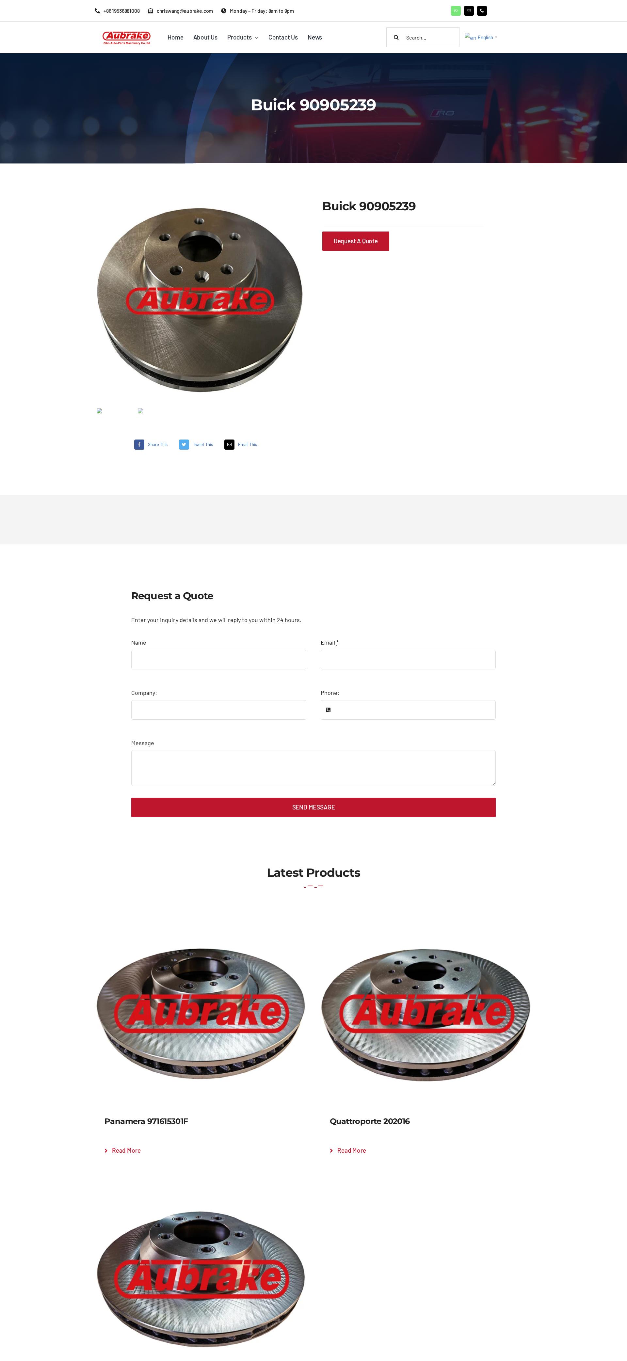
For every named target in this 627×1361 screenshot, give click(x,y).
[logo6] (127, 31)
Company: (144, 692)
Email (330, 642)
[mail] (469, 11)
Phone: (330, 692)
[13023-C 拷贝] (200, 301)
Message (142, 742)
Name (138, 642)
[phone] (482, 11)
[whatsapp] (456, 11)
